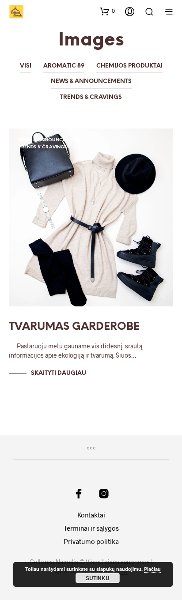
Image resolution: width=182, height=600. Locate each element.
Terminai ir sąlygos (91, 528)
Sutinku (98, 578)
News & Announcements (91, 81)
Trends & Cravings (91, 97)
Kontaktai (91, 515)
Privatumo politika (91, 541)
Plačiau (152, 569)
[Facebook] (78, 493)
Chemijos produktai (129, 66)
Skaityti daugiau (58, 373)
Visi (25, 66)
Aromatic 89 (63, 66)
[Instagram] (104, 493)
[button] (107, 11)
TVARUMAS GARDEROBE (74, 326)
